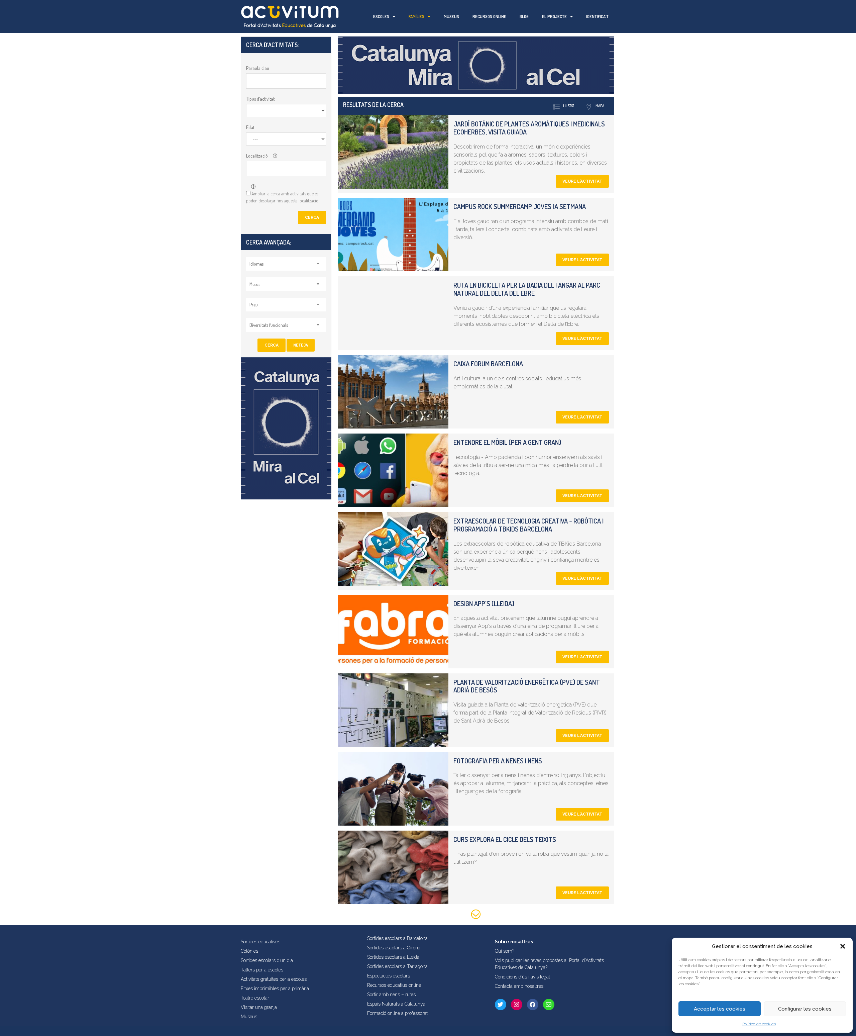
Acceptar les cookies (719, 1009)
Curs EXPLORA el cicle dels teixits (504, 839)
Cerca (312, 217)
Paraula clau (257, 68)
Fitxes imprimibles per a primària (275, 988)
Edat (250, 127)
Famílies (416, 16)
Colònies (249, 951)
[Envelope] (548, 1004)
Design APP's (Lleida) (483, 603)
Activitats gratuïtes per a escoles (274, 979)
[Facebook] (532, 1004)
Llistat (568, 105)
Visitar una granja (259, 1007)
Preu (253, 304)
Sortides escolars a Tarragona (397, 966)
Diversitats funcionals (268, 325)
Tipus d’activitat (260, 99)
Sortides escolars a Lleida (393, 957)
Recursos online (489, 16)
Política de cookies (759, 1024)
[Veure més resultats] (476, 915)
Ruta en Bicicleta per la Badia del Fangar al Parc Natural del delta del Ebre (526, 289)
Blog (524, 16)
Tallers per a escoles (262, 969)
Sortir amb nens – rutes (391, 994)
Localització (257, 156)
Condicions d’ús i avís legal (522, 976)
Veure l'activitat (582, 181)
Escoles (381, 16)
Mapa (600, 105)
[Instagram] (516, 1004)
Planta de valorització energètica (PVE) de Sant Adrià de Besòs (526, 686)
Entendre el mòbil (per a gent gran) (507, 442)
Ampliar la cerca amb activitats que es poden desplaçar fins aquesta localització (282, 197)
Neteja (300, 345)
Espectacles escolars (388, 975)
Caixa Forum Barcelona (488, 363)
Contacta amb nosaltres (519, 986)
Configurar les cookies (805, 1009)
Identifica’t (597, 16)
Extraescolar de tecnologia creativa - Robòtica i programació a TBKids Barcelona (528, 524)
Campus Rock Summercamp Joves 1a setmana (519, 206)
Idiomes (256, 264)
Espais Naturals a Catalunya (396, 1004)
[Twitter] (500, 1004)
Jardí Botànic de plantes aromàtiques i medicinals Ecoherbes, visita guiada (529, 127)
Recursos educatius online (394, 985)
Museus (451, 16)
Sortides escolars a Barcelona (397, 938)
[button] (842, 946)
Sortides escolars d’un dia (267, 960)
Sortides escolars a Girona (393, 947)
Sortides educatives (260, 941)
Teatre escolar (255, 998)
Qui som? (504, 951)
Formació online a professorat (397, 1013)
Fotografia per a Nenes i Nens (497, 760)
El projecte (554, 16)
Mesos (254, 284)
